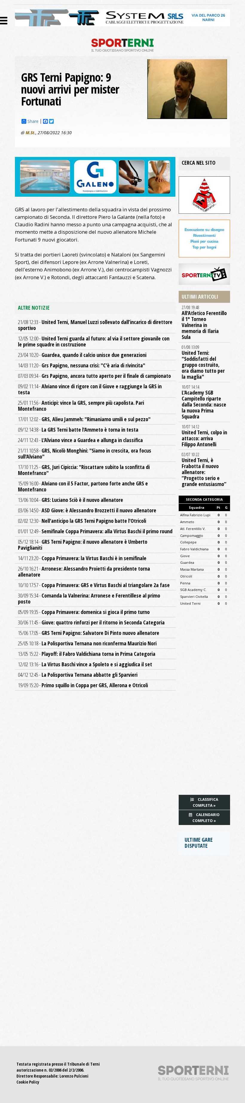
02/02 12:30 (82, 520)
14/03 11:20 (81, 365)
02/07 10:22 (204, 470)
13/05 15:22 (86, 653)
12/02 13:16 (85, 664)
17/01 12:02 (84, 419)
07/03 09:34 (94, 375)
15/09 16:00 (83, 486)
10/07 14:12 (204, 436)
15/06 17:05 (88, 632)
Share (33, 121)
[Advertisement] (204, 702)
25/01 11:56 (81, 405)
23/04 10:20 (82, 354)
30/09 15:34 (89, 598)
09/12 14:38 (78, 429)
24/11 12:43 (80, 440)
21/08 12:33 (95, 324)
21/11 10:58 (84, 453)
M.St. (31, 132)
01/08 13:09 (203, 362)
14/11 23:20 (82, 558)
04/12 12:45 (77, 674)
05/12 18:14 (82, 544)
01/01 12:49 (95, 531)
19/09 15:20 (83, 685)
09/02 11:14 (90, 389)
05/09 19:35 (84, 611)
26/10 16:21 (84, 571)
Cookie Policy (27, 1082)
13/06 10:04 (70, 499)
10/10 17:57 (94, 585)
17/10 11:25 (84, 469)
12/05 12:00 (93, 341)
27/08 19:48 (204, 322)
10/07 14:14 (204, 402)
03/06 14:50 (87, 510)
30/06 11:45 (91, 622)
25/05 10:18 (87, 643)
